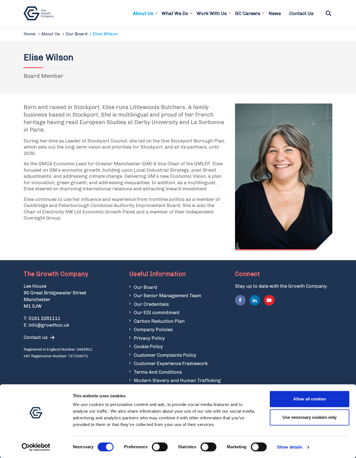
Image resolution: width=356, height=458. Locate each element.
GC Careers (247, 13)
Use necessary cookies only (310, 417)
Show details (289, 447)
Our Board (76, 33)
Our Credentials (151, 304)
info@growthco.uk (49, 325)
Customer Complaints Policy (165, 355)
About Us (143, 13)
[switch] (160, 446)
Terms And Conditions (158, 372)
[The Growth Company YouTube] (269, 300)
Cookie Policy (148, 346)
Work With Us (212, 13)
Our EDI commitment (157, 312)
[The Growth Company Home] (40, 13)
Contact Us (301, 13)
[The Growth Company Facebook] (240, 300)
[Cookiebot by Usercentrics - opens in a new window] (36, 447)
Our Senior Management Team (167, 295)
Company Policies (153, 329)
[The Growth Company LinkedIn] (254, 300)
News (275, 13)
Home (30, 33)
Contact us (36, 337)
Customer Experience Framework (171, 363)
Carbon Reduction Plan (159, 321)
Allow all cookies (309, 399)
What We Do (175, 13)
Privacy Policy (149, 338)
